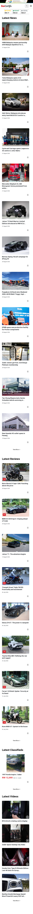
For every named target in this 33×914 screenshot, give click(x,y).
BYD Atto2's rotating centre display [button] (14, 821)
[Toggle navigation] (31, 6)
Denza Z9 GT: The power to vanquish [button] (15, 623)
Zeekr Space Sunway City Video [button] (13, 845)
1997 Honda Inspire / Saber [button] (12, 774)
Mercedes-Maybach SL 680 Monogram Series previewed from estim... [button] (14, 186)
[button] (16, 449)
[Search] (26, 6)
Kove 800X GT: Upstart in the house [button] (15, 726)
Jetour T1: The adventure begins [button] (14, 554)
